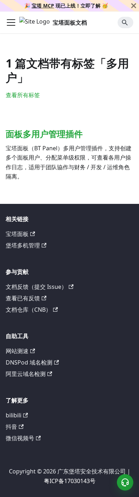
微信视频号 (20, 438)
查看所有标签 (23, 95)
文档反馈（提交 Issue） (36, 287)
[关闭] (133, 5)
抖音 (11, 427)
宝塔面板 (17, 234)
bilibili (13, 415)
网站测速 (17, 351)
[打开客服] (125, 482)
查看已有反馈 (23, 298)
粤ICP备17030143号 (70, 481)
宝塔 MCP (43, 5)
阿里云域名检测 (26, 374)
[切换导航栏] (11, 22)
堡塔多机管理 (23, 245)
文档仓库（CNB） (28, 309)
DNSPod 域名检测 (29, 362)
